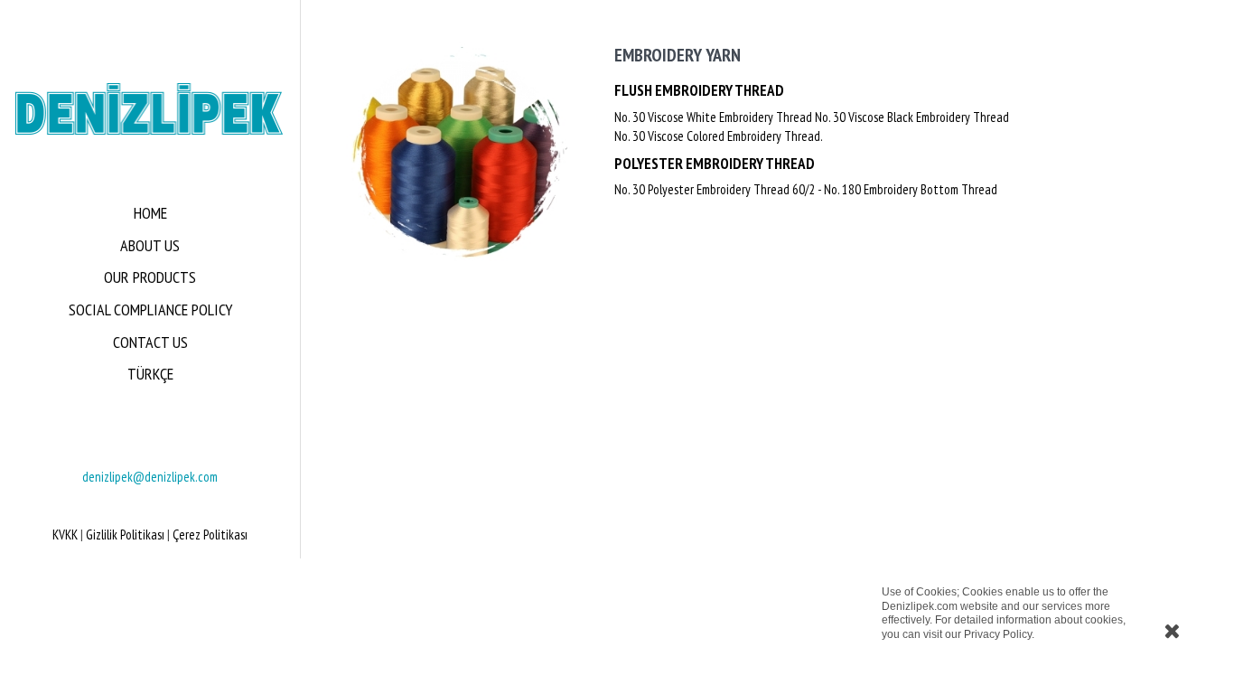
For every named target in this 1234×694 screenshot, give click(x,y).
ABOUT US (150, 245)
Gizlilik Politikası (125, 534)
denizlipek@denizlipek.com (150, 476)
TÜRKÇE (150, 373)
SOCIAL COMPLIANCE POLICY (150, 309)
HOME (150, 212)
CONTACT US (150, 342)
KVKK (65, 534)
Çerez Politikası (210, 534)
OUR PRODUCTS (150, 277)
